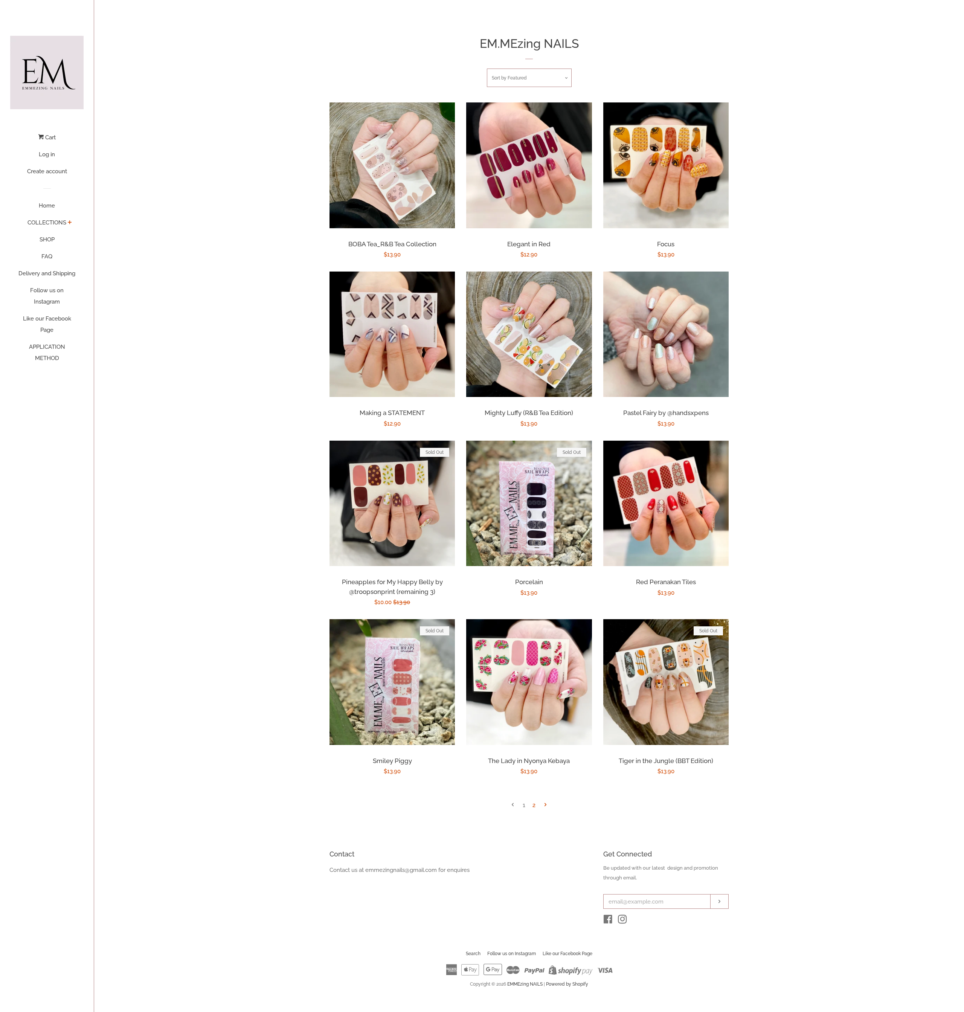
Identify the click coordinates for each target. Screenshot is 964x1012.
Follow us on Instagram (47, 296)
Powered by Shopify (567, 984)
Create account (47, 171)
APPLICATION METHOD (47, 352)
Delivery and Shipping (46, 273)
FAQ (46, 256)
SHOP (47, 239)
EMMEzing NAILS (525, 984)
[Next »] (545, 805)
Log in (47, 154)
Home (47, 205)
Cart (50, 137)
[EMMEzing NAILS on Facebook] (608, 920)
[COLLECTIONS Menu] (69, 223)
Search (473, 953)
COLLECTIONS (46, 222)
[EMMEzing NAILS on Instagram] (622, 920)
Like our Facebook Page (47, 324)
